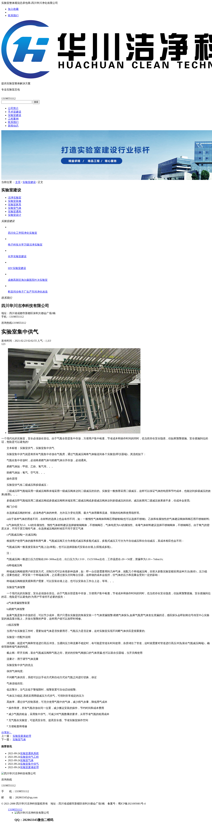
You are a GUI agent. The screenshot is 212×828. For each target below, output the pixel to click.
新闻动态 (13, 125)
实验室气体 (14, 208)
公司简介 (13, 108)
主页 (18, 182)
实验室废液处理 (22, 736)
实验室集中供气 (29, 763)
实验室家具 (14, 204)
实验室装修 (14, 201)
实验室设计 (14, 215)
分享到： (6, 732)
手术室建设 (14, 111)
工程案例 (13, 118)
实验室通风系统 (29, 753)
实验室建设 (14, 115)
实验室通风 (14, 211)
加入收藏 (13, 9)
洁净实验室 (14, 197)
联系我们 (13, 15)
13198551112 (15, 809)
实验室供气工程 (29, 756)
